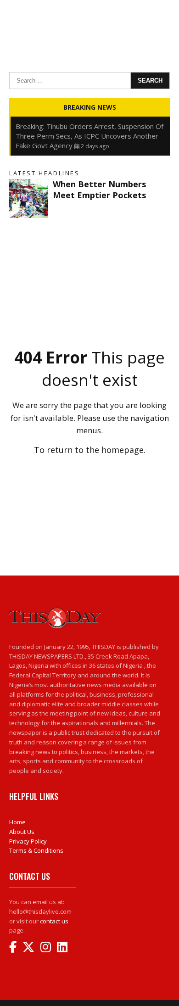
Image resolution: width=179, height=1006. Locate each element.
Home (17, 822)
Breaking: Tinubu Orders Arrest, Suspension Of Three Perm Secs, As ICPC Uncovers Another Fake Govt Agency (89, 136)
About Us (21, 831)
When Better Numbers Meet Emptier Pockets (99, 189)
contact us (54, 921)
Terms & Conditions (36, 850)
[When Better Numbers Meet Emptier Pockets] (28, 198)
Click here (89, 469)
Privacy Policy (28, 841)
